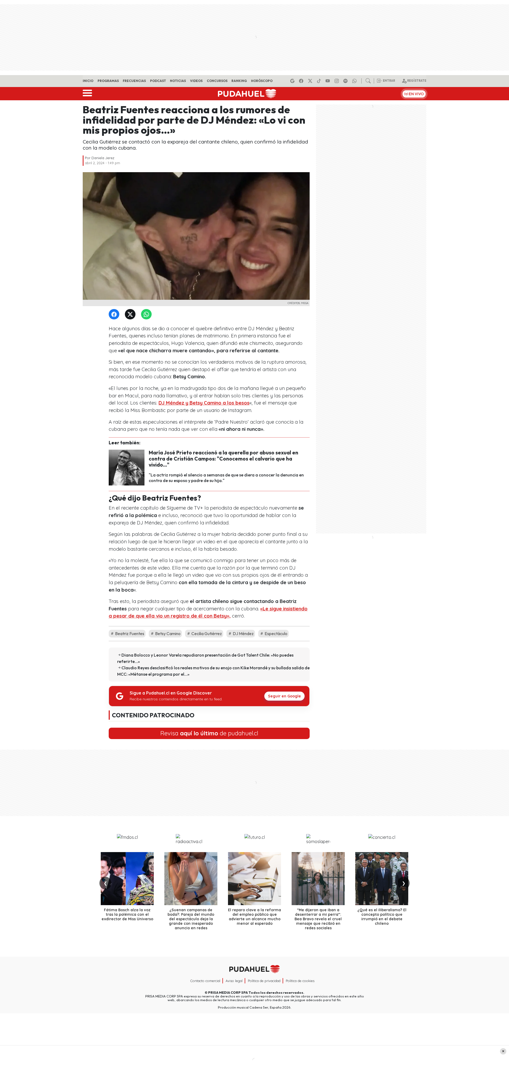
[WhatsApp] (147, 314)
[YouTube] (328, 81)
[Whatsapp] (355, 81)
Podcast (158, 81)
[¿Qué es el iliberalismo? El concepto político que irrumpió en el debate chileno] (381, 878)
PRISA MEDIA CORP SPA (228, 992)
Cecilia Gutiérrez (206, 633)
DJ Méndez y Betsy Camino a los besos (204, 403)
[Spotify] (346, 81)
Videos (196, 81)
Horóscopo (262, 81)
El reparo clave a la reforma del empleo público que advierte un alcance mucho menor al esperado (254, 917)
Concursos (217, 81)
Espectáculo (275, 633)
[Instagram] (337, 81)
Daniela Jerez (102, 158)
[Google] (293, 81)
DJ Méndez (243, 633)
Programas (108, 81)
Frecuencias (134, 81)
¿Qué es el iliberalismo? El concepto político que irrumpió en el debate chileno (381, 917)
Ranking (239, 81)
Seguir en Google (284, 696)
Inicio (88, 81)
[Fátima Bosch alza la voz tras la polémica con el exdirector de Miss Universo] (127, 878)
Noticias (178, 81)
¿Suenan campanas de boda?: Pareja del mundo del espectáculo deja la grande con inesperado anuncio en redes (191, 919)
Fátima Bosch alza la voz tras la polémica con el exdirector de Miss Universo (127, 914)
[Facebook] (302, 81)
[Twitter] (131, 314)
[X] (311, 81)
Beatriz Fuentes (129, 633)
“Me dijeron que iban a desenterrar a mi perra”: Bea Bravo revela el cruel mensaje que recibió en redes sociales (318, 919)
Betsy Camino (167, 633)
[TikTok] (320, 81)
